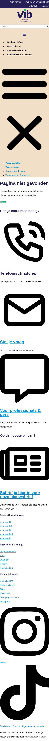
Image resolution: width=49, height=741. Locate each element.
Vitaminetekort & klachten (19, 54)
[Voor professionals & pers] (24, 402)
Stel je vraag (12, 342)
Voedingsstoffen (15, 42)
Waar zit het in (14, 46)
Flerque (43, 737)
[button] (24, 109)
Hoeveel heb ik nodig (17, 50)
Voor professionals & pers (20, 412)
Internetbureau (31, 737)
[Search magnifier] (47, 26)
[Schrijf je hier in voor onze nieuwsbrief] (24, 484)
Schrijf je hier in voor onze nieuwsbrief (20, 494)
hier (5, 350)
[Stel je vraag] (24, 334)
